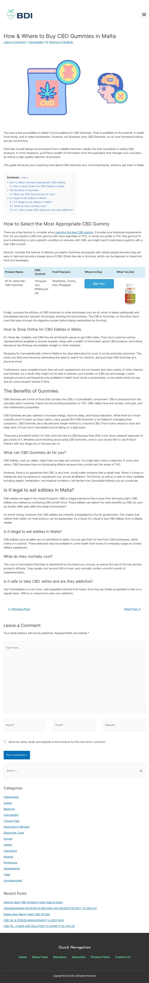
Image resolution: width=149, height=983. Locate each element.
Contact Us (122, 957)
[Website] (124, 725)
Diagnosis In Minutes (16, 826)
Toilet (7, 874)
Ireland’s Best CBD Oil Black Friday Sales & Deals (33, 902)
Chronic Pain (11, 821)
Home (23, 957)
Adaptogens (11, 797)
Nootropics (10, 862)
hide (24, 177)
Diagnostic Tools (14, 832)
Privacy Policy (100, 957)
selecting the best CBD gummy (74, 232)
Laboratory (10, 850)
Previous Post (19, 609)
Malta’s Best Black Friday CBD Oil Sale (27, 914)
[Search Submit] (141, 771)
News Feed (40, 957)
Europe (8, 838)
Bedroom (9, 809)
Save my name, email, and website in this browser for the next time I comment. (57, 742)
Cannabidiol (36, 42)
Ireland (8, 844)
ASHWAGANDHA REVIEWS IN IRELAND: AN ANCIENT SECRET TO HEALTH (50, 908)
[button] (144, 14)
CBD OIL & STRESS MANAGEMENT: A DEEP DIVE (34, 920)
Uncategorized (13, 880)
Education (60, 957)
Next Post (132, 609)
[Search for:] (74, 770)
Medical (8, 856)
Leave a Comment (15, 42)
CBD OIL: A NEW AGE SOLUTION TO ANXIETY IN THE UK (39, 926)
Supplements (12, 868)
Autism (8, 803)
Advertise (78, 957)
